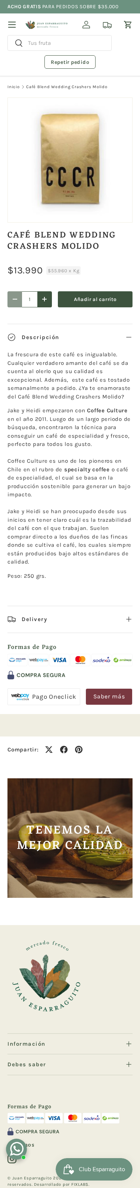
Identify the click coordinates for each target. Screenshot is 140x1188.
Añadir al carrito (95, 299)
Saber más (109, 696)
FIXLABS (79, 1184)
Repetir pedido (70, 62)
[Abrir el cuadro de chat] (16, 1149)
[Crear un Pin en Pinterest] (78, 749)
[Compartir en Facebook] (63, 749)
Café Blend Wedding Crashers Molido (67, 87)
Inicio (13, 87)
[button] (128, 24)
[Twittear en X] (48, 749)
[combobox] (59, 42)
